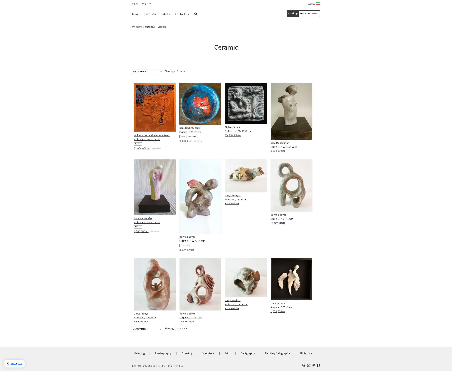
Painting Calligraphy (277, 353)
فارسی (311, 3)
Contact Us (182, 14)
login (135, 3)
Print (227, 353)
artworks (150, 14)
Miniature (306, 353)
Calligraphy (248, 353)
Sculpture (208, 353)
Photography (163, 353)
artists (166, 14)
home (135, 14)
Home (139, 27)
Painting (139, 353)
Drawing (187, 353)
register (146, 3)
